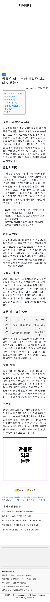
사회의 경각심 (10, 102)
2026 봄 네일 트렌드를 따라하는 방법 (15, 586)
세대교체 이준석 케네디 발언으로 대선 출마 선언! (21, 520)
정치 (4, 74)
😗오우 (31, 489)
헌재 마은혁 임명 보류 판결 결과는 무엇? (18, 511)
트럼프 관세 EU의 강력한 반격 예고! (16, 516)
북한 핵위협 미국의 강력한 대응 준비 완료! (26, 497)
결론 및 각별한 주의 (13, 105)
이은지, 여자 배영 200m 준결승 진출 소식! (17, 590)
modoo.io (30, 598)
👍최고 (19, 489)
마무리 (7, 111)
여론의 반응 (9, 99)
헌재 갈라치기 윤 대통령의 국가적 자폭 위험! (20, 525)
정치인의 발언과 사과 (14, 93)
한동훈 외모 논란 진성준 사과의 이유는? (16, 575)
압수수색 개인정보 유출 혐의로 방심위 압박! (27, 500)
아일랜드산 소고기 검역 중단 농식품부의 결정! (19, 579)
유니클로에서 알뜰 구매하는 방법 (14, 583)
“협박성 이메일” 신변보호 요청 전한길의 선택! (20, 529)
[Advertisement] (25, 36)
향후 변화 (8, 108)
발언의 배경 (9, 96)
